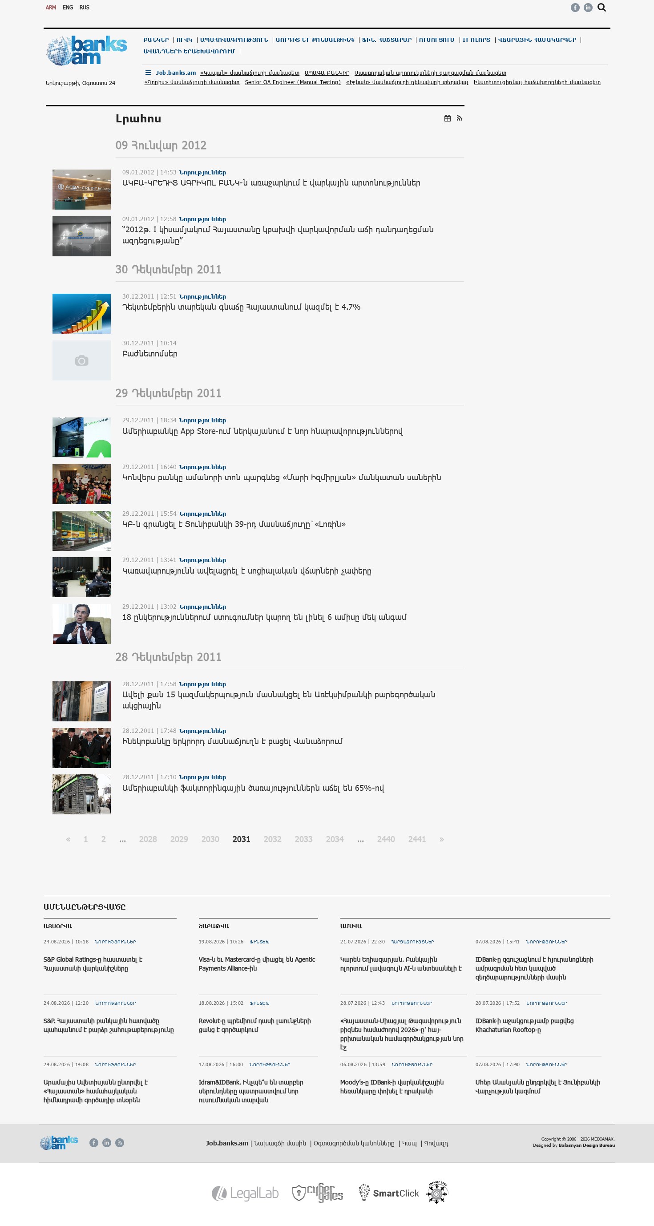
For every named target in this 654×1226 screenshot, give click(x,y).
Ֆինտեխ (260, 941)
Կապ (410, 1143)
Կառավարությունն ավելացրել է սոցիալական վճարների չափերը (246, 570)
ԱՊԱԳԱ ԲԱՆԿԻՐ (327, 72)
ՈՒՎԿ (185, 39)
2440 (386, 839)
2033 (304, 839)
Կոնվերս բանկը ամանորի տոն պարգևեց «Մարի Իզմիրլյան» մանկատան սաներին (281, 477)
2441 (417, 839)
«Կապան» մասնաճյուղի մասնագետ (249, 72)
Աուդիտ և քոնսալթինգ (315, 39)
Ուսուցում (437, 39)
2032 (273, 839)
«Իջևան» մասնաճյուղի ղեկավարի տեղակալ (407, 82)
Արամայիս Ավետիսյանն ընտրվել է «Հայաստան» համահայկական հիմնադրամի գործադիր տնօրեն (96, 1090)
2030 (210, 839)
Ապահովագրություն (234, 39)
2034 (335, 839)
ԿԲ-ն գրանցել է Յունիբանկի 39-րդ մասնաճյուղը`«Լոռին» (234, 524)
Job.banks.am (176, 72)
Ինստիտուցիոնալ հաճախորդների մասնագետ (537, 82)
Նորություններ (115, 941)
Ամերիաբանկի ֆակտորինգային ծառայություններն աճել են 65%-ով (253, 788)
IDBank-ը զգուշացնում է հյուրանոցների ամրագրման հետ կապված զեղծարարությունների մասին (534, 967)
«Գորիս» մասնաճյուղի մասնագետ (192, 82)
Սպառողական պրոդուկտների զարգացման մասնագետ (430, 72)
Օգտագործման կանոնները (355, 1143)
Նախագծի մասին (281, 1143)
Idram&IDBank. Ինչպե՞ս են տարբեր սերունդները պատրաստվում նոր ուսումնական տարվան (251, 1090)
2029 (179, 839)
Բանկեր (156, 39)
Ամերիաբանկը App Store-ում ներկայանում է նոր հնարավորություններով (262, 431)
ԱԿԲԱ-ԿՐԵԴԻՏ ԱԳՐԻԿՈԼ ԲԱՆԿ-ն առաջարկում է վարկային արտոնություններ (271, 182)
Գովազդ (436, 1143)
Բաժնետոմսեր (150, 353)
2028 (148, 839)
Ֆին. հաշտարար (387, 39)
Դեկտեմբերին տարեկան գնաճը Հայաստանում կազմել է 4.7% (241, 307)
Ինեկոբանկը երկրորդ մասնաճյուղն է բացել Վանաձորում (232, 741)
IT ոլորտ (477, 39)
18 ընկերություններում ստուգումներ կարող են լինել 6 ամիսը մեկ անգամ (264, 617)
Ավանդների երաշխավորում (189, 51)
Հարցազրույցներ (413, 941)
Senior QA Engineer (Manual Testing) (293, 82)
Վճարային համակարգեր (537, 39)
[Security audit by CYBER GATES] (318, 1193)
